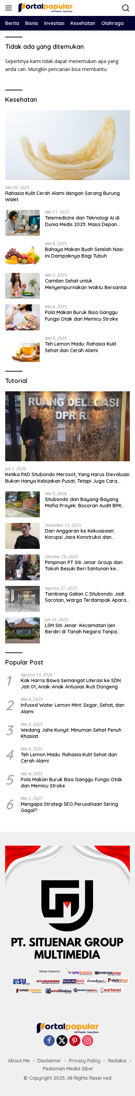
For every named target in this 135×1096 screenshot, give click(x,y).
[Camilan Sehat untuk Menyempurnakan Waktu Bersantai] (22, 286)
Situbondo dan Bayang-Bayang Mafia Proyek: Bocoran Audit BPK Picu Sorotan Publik (83, 502)
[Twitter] (62, 1041)
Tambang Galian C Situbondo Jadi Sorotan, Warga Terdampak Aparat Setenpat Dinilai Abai (86, 597)
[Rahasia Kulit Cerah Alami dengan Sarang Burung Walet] (67, 145)
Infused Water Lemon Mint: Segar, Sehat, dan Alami (72, 708)
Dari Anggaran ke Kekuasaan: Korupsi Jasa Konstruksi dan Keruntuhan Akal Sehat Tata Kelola (85, 534)
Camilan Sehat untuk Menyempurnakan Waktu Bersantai (86, 284)
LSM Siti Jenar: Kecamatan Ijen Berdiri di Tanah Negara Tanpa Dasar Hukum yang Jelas (81, 628)
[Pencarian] (126, 8)
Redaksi (117, 1061)
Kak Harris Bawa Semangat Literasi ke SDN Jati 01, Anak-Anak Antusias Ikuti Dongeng (71, 683)
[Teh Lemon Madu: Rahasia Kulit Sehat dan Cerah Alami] (22, 349)
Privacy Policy (84, 1061)
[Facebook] (49, 1041)
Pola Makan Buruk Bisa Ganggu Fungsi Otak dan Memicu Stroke (81, 315)
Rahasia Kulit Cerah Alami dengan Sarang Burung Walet (62, 196)
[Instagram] (87, 1041)
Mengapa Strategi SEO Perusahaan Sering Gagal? (69, 807)
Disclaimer (49, 1061)
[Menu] (10, 8)
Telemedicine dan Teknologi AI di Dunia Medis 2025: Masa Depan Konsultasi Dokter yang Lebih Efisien (87, 221)
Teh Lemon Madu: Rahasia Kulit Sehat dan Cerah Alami (80, 347)
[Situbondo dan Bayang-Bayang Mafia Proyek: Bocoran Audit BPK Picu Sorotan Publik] (22, 504)
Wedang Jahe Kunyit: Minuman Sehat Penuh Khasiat (71, 733)
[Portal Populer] (44, 8)
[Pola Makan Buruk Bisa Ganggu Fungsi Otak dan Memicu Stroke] (22, 317)
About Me (19, 1061)
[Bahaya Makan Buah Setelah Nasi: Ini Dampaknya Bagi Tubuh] (22, 254)
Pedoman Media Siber (68, 1069)
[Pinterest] (74, 1041)
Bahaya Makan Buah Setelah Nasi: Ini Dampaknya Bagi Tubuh (84, 252)
